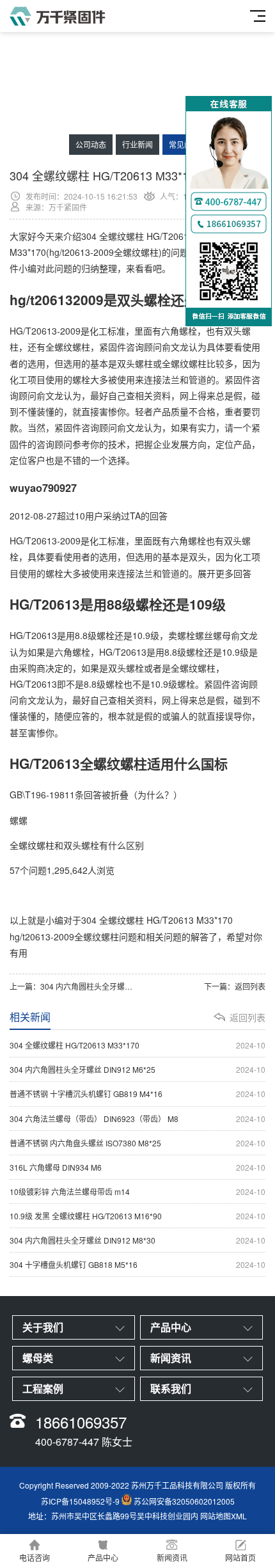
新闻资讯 (172, 1557)
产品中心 (103, 1557)
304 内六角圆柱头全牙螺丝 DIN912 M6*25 (113, 986)
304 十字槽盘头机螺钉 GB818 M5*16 (137, 1264)
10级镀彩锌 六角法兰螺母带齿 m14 (137, 1191)
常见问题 (184, 144)
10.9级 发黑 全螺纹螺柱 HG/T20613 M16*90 (137, 1215)
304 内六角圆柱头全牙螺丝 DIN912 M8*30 (137, 1240)
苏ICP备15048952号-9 (80, 1501)
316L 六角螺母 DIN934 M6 (137, 1167)
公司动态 (90, 144)
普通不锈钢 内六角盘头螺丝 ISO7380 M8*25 (137, 1142)
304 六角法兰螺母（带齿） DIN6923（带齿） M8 (137, 1118)
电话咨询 (34, 1557)
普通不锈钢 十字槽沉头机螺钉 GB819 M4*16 (137, 1093)
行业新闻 (137, 144)
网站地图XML (223, 1515)
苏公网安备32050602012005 (184, 1501)
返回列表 (250, 986)
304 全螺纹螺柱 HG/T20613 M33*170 (137, 1045)
